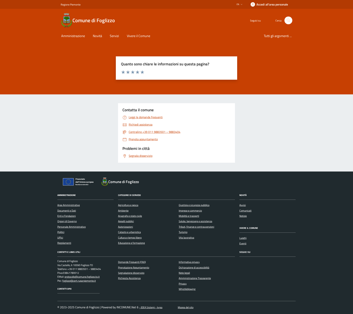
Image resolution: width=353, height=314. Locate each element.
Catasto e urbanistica (129, 232)
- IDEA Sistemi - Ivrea (150, 307)
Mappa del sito (185, 307)
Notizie (243, 216)
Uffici (60, 238)
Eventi (242, 243)
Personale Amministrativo (71, 227)
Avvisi (242, 205)
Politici (60, 232)
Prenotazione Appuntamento (133, 268)
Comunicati (245, 211)
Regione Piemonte (71, 4)
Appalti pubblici (126, 221)
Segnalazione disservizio (131, 273)
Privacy (183, 284)
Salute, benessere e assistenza (195, 221)
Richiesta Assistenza (129, 278)
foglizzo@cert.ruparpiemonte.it (79, 281)
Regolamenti (64, 243)
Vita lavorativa (186, 238)
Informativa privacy (189, 262)
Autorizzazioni (125, 227)
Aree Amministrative (68, 205)
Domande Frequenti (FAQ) (132, 262)
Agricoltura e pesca (128, 205)
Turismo (183, 232)
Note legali (184, 273)
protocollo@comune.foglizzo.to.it (82, 277)
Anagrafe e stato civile (130, 216)
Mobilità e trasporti (189, 216)
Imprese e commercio (190, 211)
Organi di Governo (67, 221)
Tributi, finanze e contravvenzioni (196, 227)
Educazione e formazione (131, 243)
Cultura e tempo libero (130, 238)
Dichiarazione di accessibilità (194, 268)
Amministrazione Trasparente (195, 278)
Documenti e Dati (66, 211)
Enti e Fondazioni (66, 216)
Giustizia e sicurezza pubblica (194, 205)
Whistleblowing (187, 289)
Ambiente (123, 211)
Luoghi (243, 238)
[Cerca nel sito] (288, 20)
